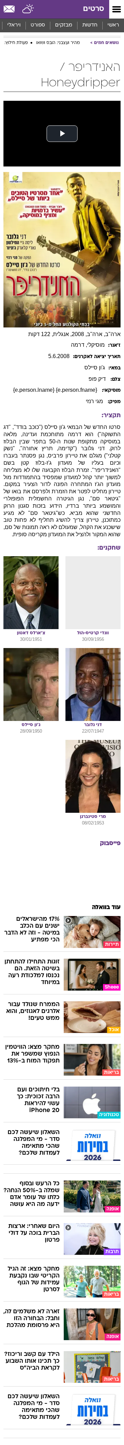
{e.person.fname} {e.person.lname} (56, 390)
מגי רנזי (95, 401)
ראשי (113, 25)
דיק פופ (98, 379)
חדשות (89, 25)
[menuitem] (89, 25)
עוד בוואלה (106, 907)
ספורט (38, 25)
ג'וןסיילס (94, 367)
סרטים (93, 9)
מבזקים (63, 25)
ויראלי (14, 25)
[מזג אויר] (28, 9)
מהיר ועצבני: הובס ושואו (58, 43)
